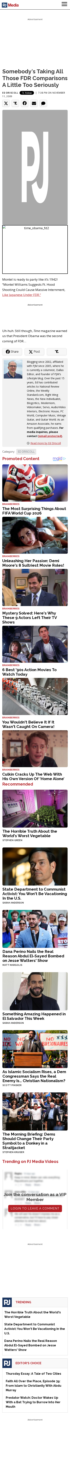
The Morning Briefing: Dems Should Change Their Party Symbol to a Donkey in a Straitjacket (28, 1141)
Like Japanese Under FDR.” (21, 295)
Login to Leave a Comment (35, 1208)
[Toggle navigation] (64, 4)
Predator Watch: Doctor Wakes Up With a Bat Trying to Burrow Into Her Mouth (33, 1402)
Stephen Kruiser (13, 1152)
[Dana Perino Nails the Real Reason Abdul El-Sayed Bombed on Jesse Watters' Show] (35, 928)
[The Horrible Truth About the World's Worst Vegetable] (35, 808)
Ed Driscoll (10, 92)
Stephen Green (12, 840)
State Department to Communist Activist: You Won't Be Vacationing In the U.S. (34, 894)
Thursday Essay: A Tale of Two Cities (33, 1373)
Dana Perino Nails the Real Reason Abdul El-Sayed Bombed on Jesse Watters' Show (33, 956)
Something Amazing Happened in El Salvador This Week (34, 1016)
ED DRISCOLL (26, 451)
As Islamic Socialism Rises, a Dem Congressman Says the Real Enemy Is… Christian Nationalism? (34, 1076)
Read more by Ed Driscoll (45, 443)
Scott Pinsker (11, 1085)
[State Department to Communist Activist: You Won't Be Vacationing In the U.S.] (35, 866)
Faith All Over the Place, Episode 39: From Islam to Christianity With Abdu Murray (33, 1385)
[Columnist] (14, 369)
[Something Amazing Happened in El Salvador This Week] (35, 991)
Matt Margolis (12, 965)
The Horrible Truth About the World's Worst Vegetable (29, 833)
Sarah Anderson (13, 902)
